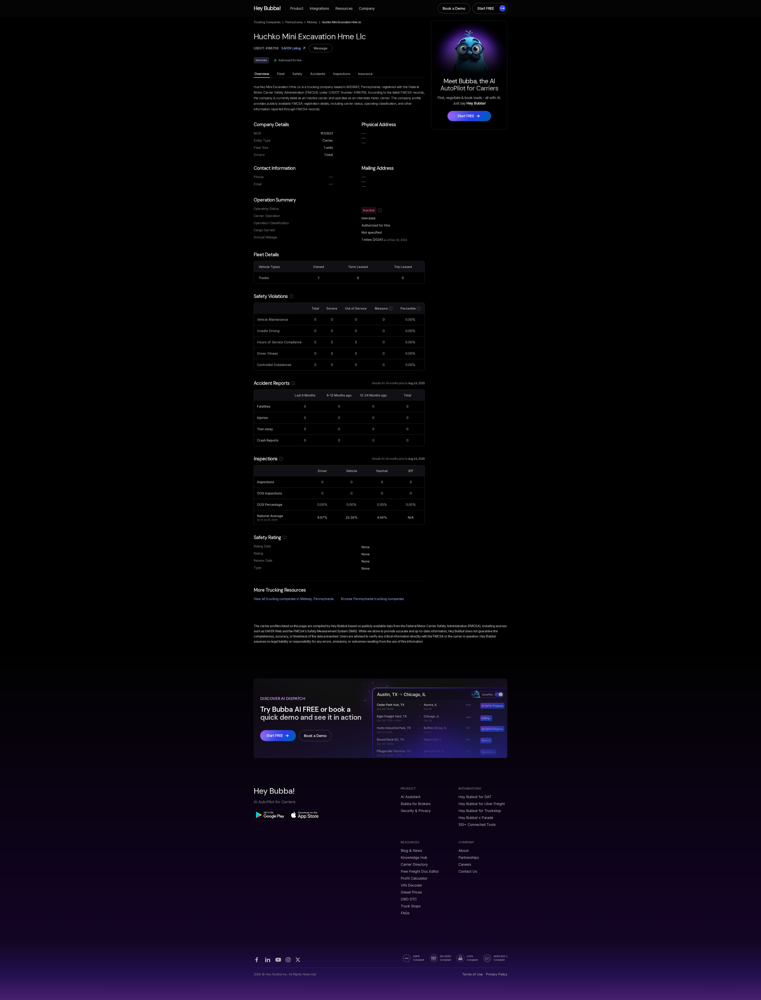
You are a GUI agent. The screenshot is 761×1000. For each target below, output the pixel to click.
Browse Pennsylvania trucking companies (372, 599)
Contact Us (467, 871)
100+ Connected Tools (477, 824)
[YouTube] (278, 960)
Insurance (365, 74)
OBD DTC (409, 899)
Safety (297, 74)
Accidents (317, 74)
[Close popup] (437, 461)
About (463, 850)
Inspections (341, 74)
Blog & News (411, 850)
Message (320, 48)
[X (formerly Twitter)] (297, 959)
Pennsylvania (294, 22)
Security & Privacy (416, 811)
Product (296, 8)
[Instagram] (288, 959)
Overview (261, 74)
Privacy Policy (496, 974)
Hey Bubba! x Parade (475, 818)
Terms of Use (472, 974)
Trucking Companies (267, 22)
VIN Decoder (411, 885)
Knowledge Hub (414, 857)
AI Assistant (410, 797)
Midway (312, 22)
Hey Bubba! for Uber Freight (481, 804)
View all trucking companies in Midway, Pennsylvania (294, 599)
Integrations (319, 8)
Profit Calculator (414, 878)
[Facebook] (257, 960)
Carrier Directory (414, 864)
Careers (464, 864)
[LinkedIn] (267, 960)
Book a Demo (454, 8)
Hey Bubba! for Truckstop (479, 811)
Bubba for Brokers (416, 804)
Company (367, 8)
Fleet (281, 74)
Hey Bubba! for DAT (474, 797)
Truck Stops (411, 906)
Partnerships (468, 857)
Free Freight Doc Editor (420, 871)
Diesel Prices (411, 892)
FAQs (405, 913)
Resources (344, 8)
